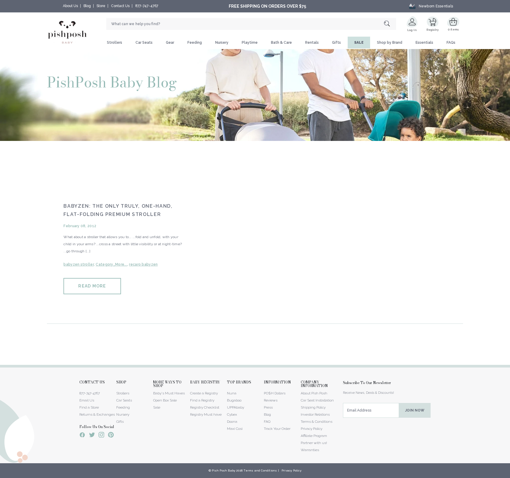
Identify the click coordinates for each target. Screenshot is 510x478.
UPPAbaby (235, 407)
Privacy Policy (311, 429)
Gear (170, 42)
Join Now (414, 410)
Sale (156, 407)
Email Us (86, 400)
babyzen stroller (78, 264)
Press (268, 407)
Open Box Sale (165, 400)
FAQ (267, 422)
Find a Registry (202, 400)
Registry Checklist (204, 407)
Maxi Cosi (235, 429)
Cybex (232, 414)
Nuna (231, 393)
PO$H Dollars (274, 393)
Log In (412, 30)
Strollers (114, 42)
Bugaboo (234, 400)
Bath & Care (281, 42)
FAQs (451, 42)
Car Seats (144, 42)
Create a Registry (204, 393)
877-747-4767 (146, 6)
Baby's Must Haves (169, 393)
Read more (92, 286)
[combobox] (251, 24)
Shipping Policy (313, 407)
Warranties (310, 450)
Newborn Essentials (436, 6)
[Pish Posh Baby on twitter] (92, 436)
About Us (70, 6)
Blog (87, 6)
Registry (432, 29)
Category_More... (111, 264)
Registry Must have (206, 414)
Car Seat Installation (317, 400)
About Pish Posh (314, 393)
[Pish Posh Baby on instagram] (101, 436)
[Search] (390, 24)
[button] (509, 474)
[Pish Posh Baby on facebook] (82, 436)
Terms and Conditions (260, 470)
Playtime (250, 42)
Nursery (221, 42)
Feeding (194, 42)
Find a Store (89, 407)
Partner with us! (314, 443)
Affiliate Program (314, 436)
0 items (453, 29)
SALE (359, 42)
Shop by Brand (389, 42)
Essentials (424, 42)
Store (101, 6)
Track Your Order (277, 429)
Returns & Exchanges (97, 414)
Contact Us (120, 6)
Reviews (270, 400)
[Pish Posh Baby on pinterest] (111, 436)
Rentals (312, 42)
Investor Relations (315, 414)
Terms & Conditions (316, 422)
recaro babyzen (143, 264)
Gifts (336, 42)
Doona (232, 422)
